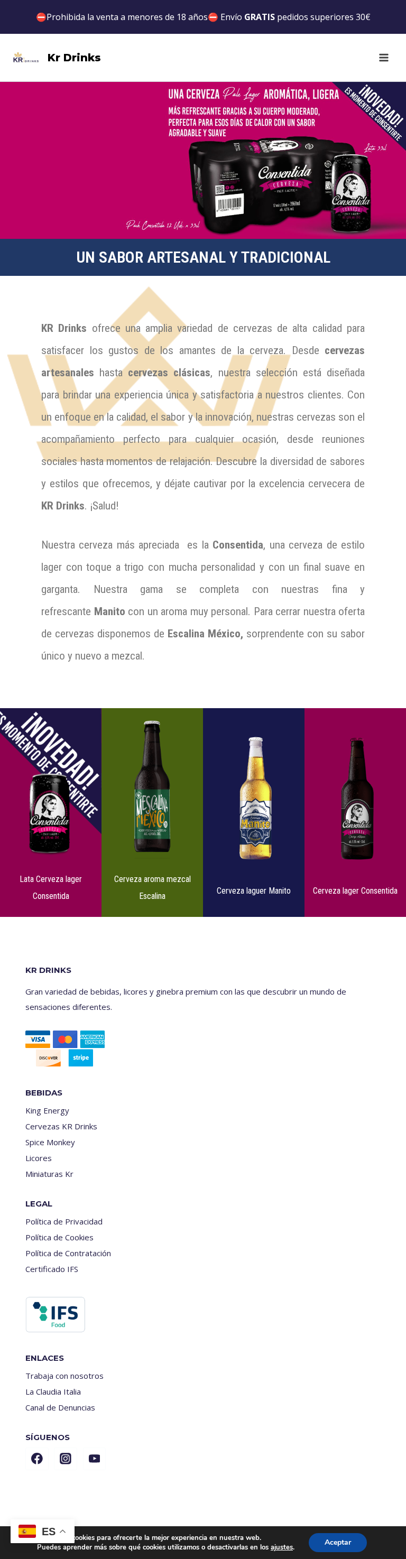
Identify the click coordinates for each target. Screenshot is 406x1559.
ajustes (282, 1547)
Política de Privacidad (64, 1221)
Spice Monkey (50, 1142)
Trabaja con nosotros (64, 1375)
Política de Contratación (68, 1253)
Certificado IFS (51, 1269)
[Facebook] (37, 1459)
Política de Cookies (59, 1237)
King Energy (47, 1110)
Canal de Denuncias (60, 1407)
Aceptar (338, 1542)
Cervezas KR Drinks (61, 1126)
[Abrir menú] (383, 57)
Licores (38, 1158)
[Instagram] (65, 1459)
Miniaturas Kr (49, 1173)
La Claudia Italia (53, 1391)
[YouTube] (94, 1459)
